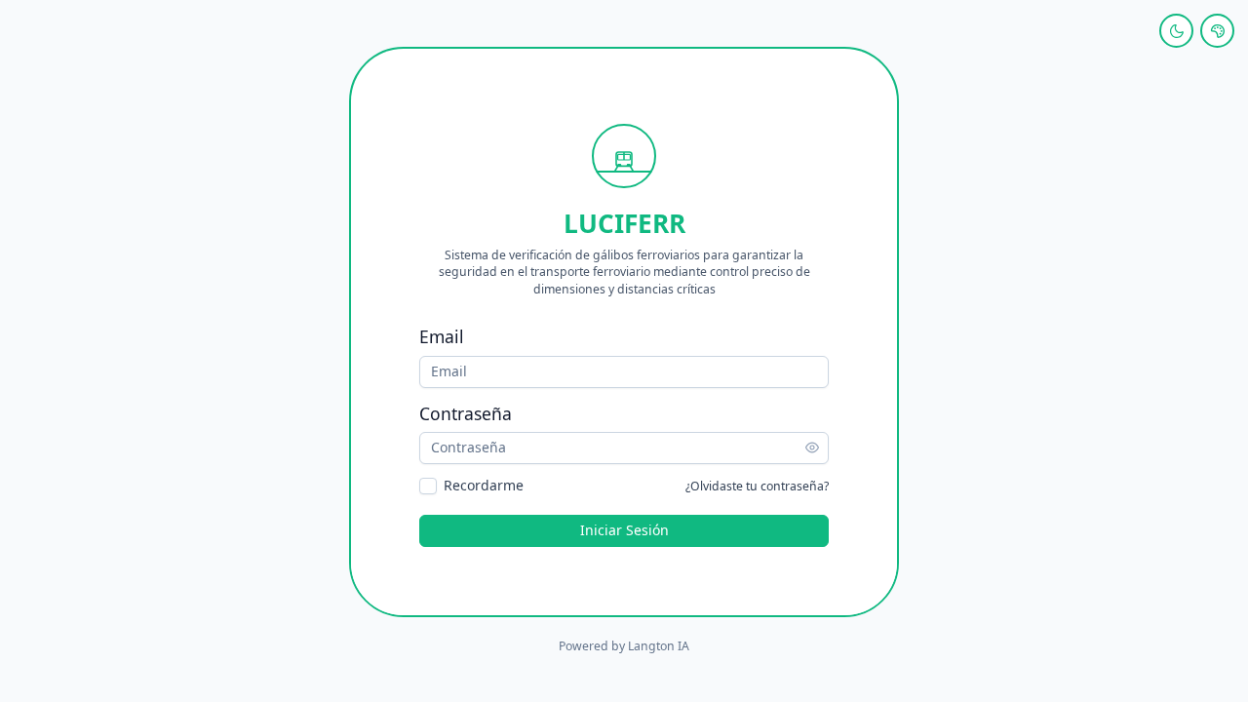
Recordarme (484, 486)
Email (441, 336)
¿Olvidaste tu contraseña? (757, 486)
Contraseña (465, 413)
